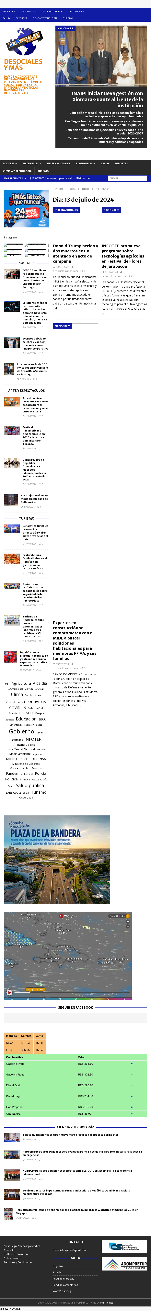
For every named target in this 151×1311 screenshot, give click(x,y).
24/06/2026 (29, 506)
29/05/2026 (30, 353)
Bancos (29, 688)
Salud (6, 18)
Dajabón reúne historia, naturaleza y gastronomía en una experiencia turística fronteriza (34, 659)
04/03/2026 (30, 1198)
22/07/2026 (30, 484)
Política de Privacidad (16, 1254)
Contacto (9, 1250)
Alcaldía (40, 683)
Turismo (68, 18)
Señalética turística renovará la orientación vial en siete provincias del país (35, 532)
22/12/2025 (23, 1217)
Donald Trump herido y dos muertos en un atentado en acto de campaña (75, 253)
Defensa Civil (35, 708)
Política (11, 779)
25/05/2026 (25, 378)
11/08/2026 (30, 572)
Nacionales (27, 11)
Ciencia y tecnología (45, 18)
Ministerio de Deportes (26, 763)
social (26, 792)
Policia (40, 773)
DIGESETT (26, 713)
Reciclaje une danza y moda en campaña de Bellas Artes (34, 499)
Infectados (17, 739)
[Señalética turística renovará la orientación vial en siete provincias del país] (12, 528)
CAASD (39, 688)
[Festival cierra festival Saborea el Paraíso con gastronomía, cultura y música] (12, 559)
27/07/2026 (30, 448)
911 (7, 683)
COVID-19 (17, 707)
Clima (17, 694)
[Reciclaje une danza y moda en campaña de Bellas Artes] (11, 500)
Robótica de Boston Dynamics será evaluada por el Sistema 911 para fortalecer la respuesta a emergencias (82, 1153)
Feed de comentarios (65, 1285)
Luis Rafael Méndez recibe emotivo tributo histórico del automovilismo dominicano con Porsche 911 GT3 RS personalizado (35, 312)
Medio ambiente (20, 754)
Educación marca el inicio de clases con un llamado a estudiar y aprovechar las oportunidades (106, 114)
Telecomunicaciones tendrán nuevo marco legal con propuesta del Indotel (70, 1134)
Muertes (37, 768)
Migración (37, 754)
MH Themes (106, 1302)
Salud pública (30, 785)
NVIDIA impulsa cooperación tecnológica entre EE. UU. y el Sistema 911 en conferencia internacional (77, 1172)
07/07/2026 (30, 327)
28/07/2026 (30, 291)
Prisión (24, 779)
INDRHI (39, 732)
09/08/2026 (30, 640)
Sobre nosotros (13, 1258)
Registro (58, 1266)
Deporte (12, 713)
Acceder (58, 1272)
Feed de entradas (63, 1278)
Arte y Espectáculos (26, 391)
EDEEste (10, 719)
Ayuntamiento (15, 688)
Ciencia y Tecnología (75, 1127)
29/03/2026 (30, 1178)
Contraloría (13, 702)
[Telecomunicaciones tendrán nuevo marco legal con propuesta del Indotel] (12, 1137)
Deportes (21, 18)
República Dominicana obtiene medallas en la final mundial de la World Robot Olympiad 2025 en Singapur (77, 1211)
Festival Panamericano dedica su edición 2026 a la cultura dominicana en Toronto (34, 435)
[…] (55, 308)
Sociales (8, 11)
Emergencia (16, 724)
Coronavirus (33, 701)
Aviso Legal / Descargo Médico (22, 1246)
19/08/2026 (30, 543)
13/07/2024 (62, 267)
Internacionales (52, 11)
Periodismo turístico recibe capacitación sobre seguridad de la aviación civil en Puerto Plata (35, 592)
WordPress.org (62, 1291)
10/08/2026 (30, 605)
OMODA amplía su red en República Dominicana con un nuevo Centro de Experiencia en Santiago (35, 279)
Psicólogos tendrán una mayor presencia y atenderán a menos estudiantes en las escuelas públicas (104, 123)
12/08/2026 (30, 416)
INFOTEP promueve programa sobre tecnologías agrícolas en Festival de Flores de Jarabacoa (123, 256)
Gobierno (21, 731)
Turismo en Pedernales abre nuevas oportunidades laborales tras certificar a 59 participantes (33, 626)
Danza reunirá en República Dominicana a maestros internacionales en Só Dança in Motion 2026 (35, 469)
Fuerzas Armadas (33, 724)
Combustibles (33, 695)
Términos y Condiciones (18, 1262)
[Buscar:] (127, 178)
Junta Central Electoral (21, 749)
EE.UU (42, 719)
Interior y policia (26, 744)
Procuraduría (39, 779)
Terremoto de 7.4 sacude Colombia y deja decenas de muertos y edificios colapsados (105, 140)
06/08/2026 (28, 670)
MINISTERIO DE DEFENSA (26, 758)
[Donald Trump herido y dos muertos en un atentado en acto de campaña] (75, 224)
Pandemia (14, 773)
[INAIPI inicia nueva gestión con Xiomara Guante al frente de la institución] (101, 84)
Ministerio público (20, 768)
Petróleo (28, 774)
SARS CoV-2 (13, 792)
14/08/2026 (30, 1139)
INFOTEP (33, 739)
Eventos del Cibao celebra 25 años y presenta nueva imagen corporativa (35, 343)
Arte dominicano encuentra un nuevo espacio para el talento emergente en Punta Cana (35, 405)
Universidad (26, 797)
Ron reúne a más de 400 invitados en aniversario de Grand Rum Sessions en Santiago (32, 369)
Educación (26, 719)
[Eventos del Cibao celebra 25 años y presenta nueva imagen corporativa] (12, 342)
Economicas (75, 11)
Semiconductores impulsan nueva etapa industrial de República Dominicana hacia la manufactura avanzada (76, 1192)
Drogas (39, 713)
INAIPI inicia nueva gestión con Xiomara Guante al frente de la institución (107, 99)
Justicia (41, 749)
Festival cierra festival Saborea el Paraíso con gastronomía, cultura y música (35, 561)
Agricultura (21, 683)
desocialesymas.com (65, 271)
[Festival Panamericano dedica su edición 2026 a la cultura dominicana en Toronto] (12, 430)
